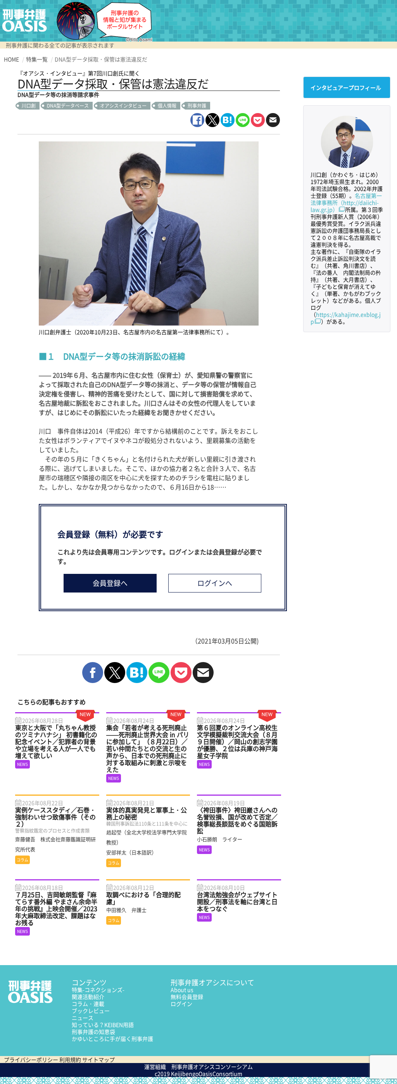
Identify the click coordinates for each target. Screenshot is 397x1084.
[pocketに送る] (258, 120)
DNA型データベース (68, 105)
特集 (98, 989)
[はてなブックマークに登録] (228, 120)
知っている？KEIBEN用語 (103, 1024)
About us (182, 989)
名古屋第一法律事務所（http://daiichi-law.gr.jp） (346, 202)
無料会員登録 (187, 996)
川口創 (29, 105)
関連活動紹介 (88, 996)
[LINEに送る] (243, 120)
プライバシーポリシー (31, 1059)
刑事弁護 (197, 105)
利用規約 (70, 1059)
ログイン (181, 1003)
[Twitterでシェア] (212, 120)
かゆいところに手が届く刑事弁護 (112, 1038)
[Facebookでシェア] (197, 120)
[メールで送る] (273, 120)
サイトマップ (98, 1059)
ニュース (82, 1017)
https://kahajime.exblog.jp (346, 317)
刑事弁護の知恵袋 (93, 1031)
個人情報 (167, 105)
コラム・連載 (88, 1003)
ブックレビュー (91, 1010)
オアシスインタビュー (123, 105)
